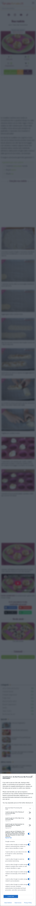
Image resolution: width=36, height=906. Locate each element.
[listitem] (18, 808)
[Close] (32, 777)
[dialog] (18, 840)
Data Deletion (8, 902)
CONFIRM (11, 896)
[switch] (29, 812)
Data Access (18, 902)
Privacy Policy (28, 902)
